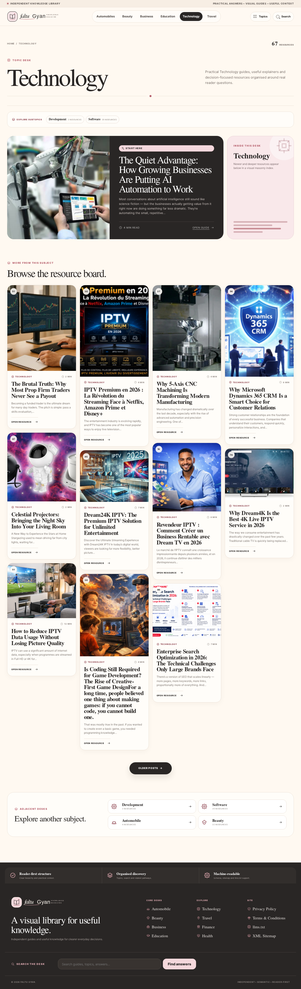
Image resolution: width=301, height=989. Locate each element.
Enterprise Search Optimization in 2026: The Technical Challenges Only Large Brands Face (186, 660)
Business (146, 16)
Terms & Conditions (269, 917)
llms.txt (259, 926)
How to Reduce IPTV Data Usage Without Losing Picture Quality (37, 637)
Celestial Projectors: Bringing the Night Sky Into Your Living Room (38, 520)
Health (207, 935)
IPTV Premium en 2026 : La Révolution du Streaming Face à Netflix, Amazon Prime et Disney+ (114, 401)
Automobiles (105, 16)
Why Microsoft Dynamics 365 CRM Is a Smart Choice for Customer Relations (258, 398)
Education (168, 16)
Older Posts (148, 768)
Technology (191, 16)
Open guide (200, 227)
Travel (211, 16)
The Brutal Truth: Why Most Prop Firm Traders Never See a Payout (40, 389)
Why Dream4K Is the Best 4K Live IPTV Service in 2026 (254, 519)
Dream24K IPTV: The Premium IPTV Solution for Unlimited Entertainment (112, 523)
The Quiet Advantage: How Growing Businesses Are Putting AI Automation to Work (165, 174)
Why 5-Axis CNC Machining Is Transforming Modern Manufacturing (183, 392)
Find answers (179, 964)
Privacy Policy (264, 908)
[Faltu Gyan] (35, 16)
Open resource (21, 422)
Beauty (127, 16)
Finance (208, 926)
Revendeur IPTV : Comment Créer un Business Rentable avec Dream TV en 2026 (183, 533)
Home (10, 43)
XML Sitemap (264, 935)
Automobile (161, 908)
